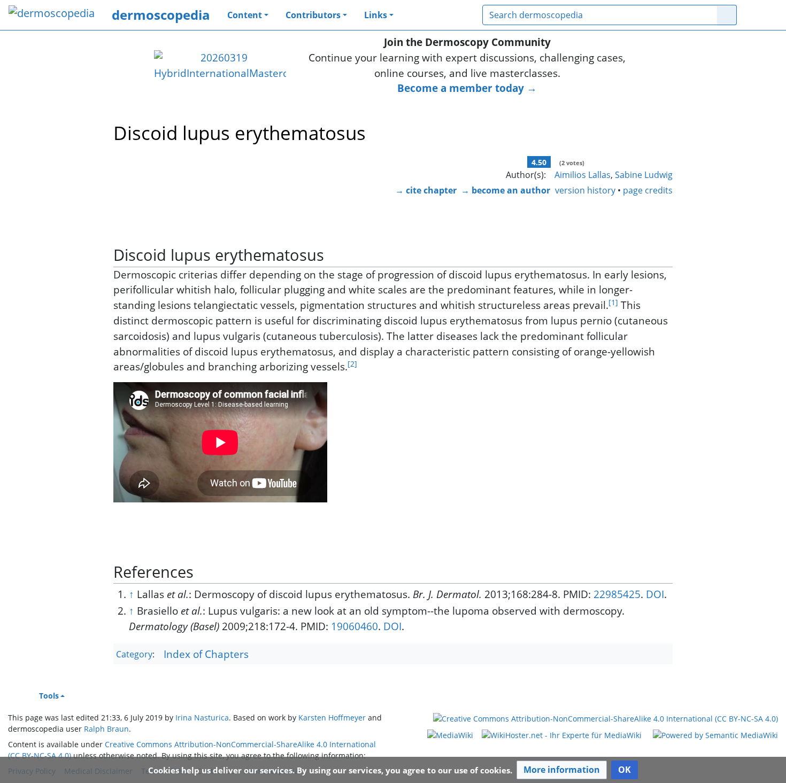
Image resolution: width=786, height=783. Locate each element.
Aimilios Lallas (582, 175)
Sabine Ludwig (644, 175)
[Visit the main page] (52, 14)
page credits (648, 190)
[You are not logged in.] (761, 15)
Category (134, 655)
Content (244, 15)
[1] (613, 302)
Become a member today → (467, 88)
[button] (562, 770)
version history (585, 190)
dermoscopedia (161, 15)
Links (375, 15)
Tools (49, 696)
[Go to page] (727, 15)
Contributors (313, 15)
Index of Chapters (206, 654)
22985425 (617, 594)
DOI (655, 594)
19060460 (354, 626)
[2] (352, 364)
